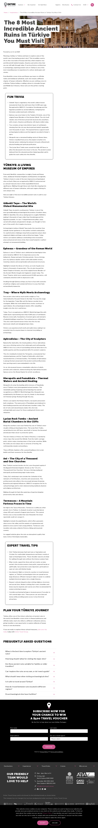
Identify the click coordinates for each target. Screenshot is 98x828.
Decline (55, 823)
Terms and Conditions (56, 751)
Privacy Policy (47, 813)
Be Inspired (31, 5)
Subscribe (48, 747)
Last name (53, 728)
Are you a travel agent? (57, 735)
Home (6, 12)
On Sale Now (42, 5)
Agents (58, 5)
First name (13, 728)
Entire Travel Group (21, 632)
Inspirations (14, 12)
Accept (42, 823)
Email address (14, 735)
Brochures (65, 5)
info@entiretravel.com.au (45, 786)
